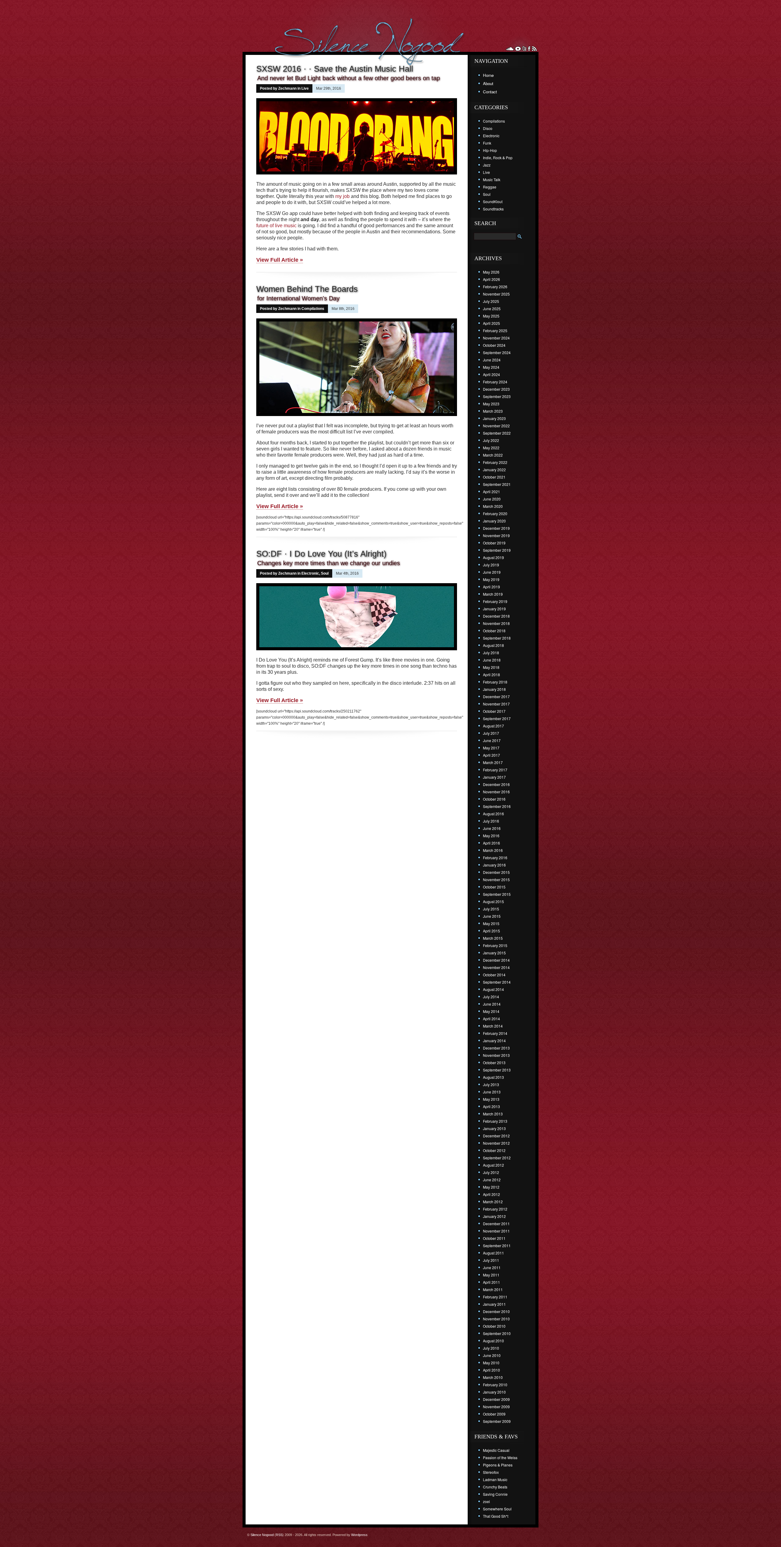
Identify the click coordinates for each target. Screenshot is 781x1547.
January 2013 (494, 1128)
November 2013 (496, 1055)
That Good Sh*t (495, 1516)
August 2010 (493, 1340)
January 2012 (494, 1216)
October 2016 (494, 799)
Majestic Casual (496, 1450)
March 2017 (493, 762)
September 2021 (497, 484)
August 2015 (493, 901)
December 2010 (496, 1311)
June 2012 (492, 1179)
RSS (279, 1535)
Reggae (489, 186)
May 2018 (491, 667)
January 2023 (494, 418)
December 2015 (496, 872)
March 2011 (493, 1289)
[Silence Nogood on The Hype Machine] (517, 48)
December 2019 (496, 528)
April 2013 (491, 1106)
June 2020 (492, 498)
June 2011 (492, 1267)
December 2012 (496, 1135)
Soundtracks (493, 208)
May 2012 (491, 1187)
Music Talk (491, 179)
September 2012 (497, 1157)
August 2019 (493, 557)
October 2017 (494, 711)
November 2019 (496, 535)
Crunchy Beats (495, 1486)
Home (488, 75)
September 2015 (497, 894)
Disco (487, 128)
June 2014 (492, 1004)
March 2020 (493, 506)
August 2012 (493, 1165)
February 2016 (495, 857)
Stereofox (491, 1472)
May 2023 (491, 403)
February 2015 (495, 945)
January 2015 (494, 952)
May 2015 (491, 923)
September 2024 (497, 352)
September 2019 (497, 550)
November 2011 (496, 1230)
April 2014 (491, 1018)
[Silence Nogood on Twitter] (524, 48)
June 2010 (492, 1355)
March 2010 (493, 1377)
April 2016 (491, 842)
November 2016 (496, 791)
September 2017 (497, 718)
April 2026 (491, 279)
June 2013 (492, 1091)
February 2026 (495, 286)
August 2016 (493, 813)
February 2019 (495, 601)
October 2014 (494, 974)
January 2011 (494, 1304)
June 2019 (492, 572)
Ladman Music (495, 1479)
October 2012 (494, 1150)
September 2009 (497, 1421)
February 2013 (495, 1121)
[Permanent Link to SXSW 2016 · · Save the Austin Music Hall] (356, 175)
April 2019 (491, 586)
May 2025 (491, 315)
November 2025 (496, 293)
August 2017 (493, 725)
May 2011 (491, 1274)
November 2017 (496, 703)
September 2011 (497, 1245)
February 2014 (495, 1033)
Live (305, 88)
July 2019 (491, 564)
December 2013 (496, 1047)
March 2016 (493, 850)
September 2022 (497, 433)
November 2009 (496, 1406)
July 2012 (491, 1172)
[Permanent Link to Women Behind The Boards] (356, 417)
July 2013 (491, 1084)
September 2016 (497, 806)
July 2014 (491, 996)
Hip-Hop (490, 150)
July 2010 (491, 1348)
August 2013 (493, 1077)
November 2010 (496, 1318)
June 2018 (492, 659)
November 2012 (496, 1143)
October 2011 (494, 1238)
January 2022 (494, 469)
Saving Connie (495, 1494)
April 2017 (491, 755)
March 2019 (493, 594)
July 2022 (491, 440)
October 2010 (494, 1326)
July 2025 (491, 301)
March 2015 (493, 938)
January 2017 (494, 777)
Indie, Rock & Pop (498, 157)
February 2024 (495, 381)
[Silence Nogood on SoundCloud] (510, 48)
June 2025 (492, 308)
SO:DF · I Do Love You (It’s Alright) (321, 553)
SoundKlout (492, 201)
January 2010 (494, 1391)
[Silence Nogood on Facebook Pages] (529, 48)
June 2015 (492, 916)
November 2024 (496, 337)
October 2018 (494, 630)
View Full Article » (279, 260)
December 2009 (496, 1399)
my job (342, 196)
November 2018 (496, 623)
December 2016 (496, 784)
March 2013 (493, 1113)
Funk (487, 142)
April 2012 (491, 1194)
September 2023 (497, 396)
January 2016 (494, 864)
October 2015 (494, 886)
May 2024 (491, 367)
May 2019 (491, 579)
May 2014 (491, 1011)
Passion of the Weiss (500, 1457)
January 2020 (494, 520)
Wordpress (359, 1535)
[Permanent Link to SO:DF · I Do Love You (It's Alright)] (356, 651)
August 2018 (493, 645)
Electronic (310, 573)
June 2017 (492, 740)
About (488, 83)
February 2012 (495, 1208)
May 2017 (491, 747)
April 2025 (491, 323)
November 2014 (496, 967)
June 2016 (492, 828)
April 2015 (491, 930)
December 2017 (496, 696)
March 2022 (493, 455)
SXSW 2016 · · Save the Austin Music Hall (334, 69)
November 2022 (496, 425)
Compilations (312, 309)
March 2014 (493, 1025)
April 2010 (491, 1370)
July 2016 (491, 821)
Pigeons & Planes (498, 1464)
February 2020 (495, 513)
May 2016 (491, 835)
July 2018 (491, 652)
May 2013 (491, 1099)
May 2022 (491, 447)
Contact (490, 92)
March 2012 (493, 1201)
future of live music (276, 225)
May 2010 (491, 1362)
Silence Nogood (262, 1535)
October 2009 (494, 1413)
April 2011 (491, 1282)
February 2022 (495, 462)
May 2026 (491, 272)
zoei (486, 1501)
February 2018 (495, 681)
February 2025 (495, 330)
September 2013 (497, 1069)
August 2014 (493, 989)
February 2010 (495, 1384)
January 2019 (494, 608)
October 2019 (494, 542)
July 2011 (491, 1260)
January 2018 (494, 689)
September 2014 (497, 982)
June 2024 (492, 359)
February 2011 (495, 1296)
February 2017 (495, 769)
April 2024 (491, 374)
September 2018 (497, 638)
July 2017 (491, 733)
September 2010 (497, 1333)
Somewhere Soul (497, 1508)
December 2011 (496, 1223)
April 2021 (491, 491)
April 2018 (491, 674)
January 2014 (494, 1040)
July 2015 (491, 908)
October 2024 (494, 345)
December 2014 (496, 960)
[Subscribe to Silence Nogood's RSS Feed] (534, 48)
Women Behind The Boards (307, 289)
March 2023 (493, 411)
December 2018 (496, 616)
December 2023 (496, 389)
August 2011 (493, 1252)
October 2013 (494, 1062)
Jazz (487, 164)
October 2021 (494, 476)
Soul (325, 573)
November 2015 (496, 879)
